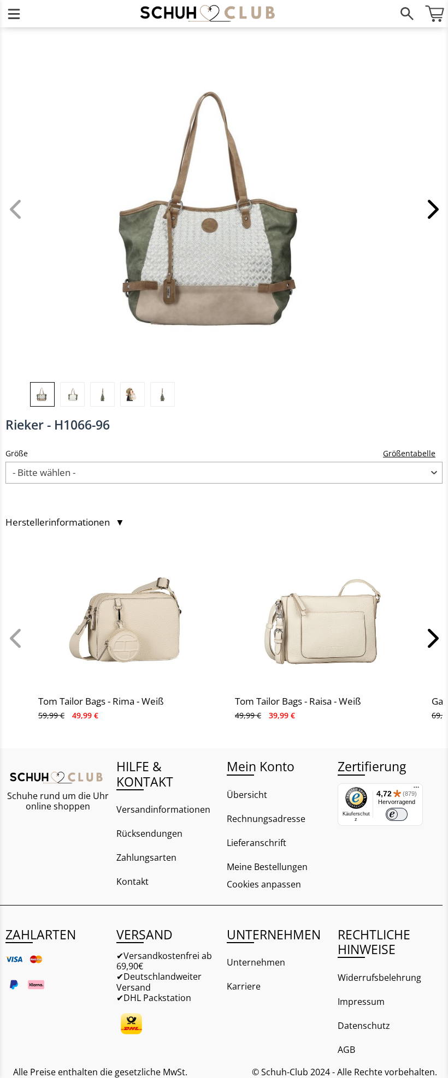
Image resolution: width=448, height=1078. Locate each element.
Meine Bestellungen (267, 867)
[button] (432, 209)
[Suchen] (407, 13)
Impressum (361, 1002)
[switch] (397, 814)
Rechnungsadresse (266, 819)
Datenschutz (364, 1026)
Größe (16, 453)
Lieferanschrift (256, 843)
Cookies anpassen (264, 884)
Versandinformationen (163, 809)
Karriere (244, 986)
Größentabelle (409, 453)
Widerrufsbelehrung (379, 978)
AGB (346, 1050)
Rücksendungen (149, 833)
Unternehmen (256, 962)
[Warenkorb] (434, 13)
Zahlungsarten (146, 857)
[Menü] (13, 13)
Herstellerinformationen (65, 522)
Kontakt (132, 881)
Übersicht (247, 795)
